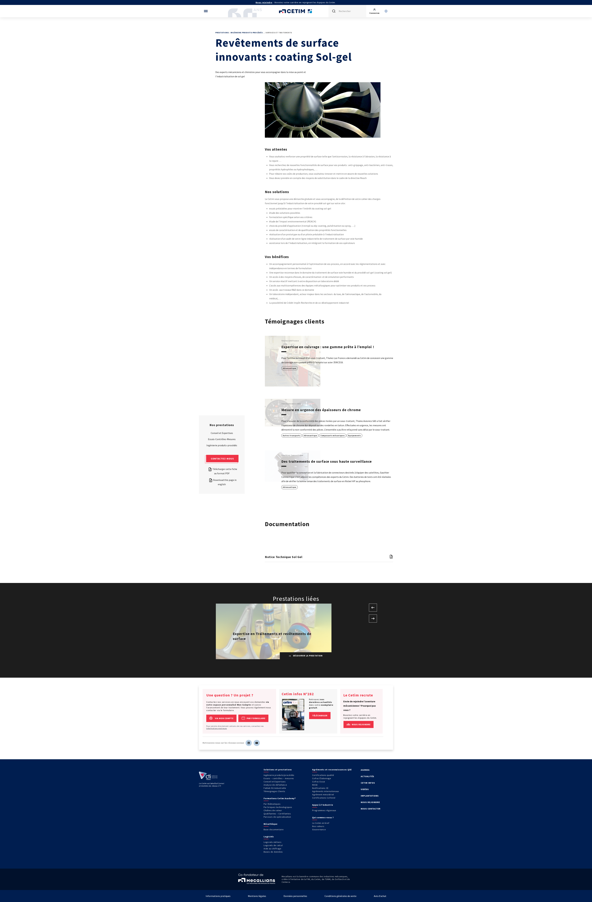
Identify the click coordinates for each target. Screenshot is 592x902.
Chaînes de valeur (273, 810)
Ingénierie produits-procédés (246, 32)
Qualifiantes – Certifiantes (277, 813)
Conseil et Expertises (222, 433)
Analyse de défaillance (275, 784)
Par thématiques (272, 804)
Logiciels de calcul (273, 845)
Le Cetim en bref (320, 823)
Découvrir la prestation (307, 655)
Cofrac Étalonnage (321, 778)
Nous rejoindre (264, 2)
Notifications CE (320, 788)
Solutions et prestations (278, 769)
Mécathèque (271, 824)
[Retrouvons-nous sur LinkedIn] (249, 743)
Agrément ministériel (323, 794)
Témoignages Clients (274, 791)
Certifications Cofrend (323, 797)
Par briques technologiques (278, 807)
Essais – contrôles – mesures (279, 778)
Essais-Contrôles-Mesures (222, 439)
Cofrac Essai (318, 781)
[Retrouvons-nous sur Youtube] (257, 743)
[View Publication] (293, 714)
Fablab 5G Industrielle (275, 788)
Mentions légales (257, 896)
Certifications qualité (323, 775)
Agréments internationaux (325, 791)
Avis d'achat (380, 896)
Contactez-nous (222, 458)
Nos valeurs (318, 826)
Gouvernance (319, 829)
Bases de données (273, 851)
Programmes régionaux (324, 810)
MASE (315, 784)
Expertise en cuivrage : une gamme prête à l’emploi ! (327, 346)
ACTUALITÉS (367, 776)
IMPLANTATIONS (370, 795)
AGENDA (365, 770)
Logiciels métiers (273, 842)
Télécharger (319, 715)
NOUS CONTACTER (370, 808)
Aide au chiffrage (272, 848)
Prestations (222, 32)
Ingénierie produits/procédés (279, 775)
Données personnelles (295, 896)
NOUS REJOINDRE (370, 802)
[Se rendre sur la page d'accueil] (296, 11)
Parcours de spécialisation (277, 816)
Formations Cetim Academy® (280, 798)
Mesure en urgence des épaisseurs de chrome (321, 409)
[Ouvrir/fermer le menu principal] (206, 11)
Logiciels (269, 836)
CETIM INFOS (368, 782)
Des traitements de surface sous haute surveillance (326, 461)
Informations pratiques (216, 728)
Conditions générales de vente (340, 896)
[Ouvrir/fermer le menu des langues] (386, 11)
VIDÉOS (365, 789)
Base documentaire (274, 829)
